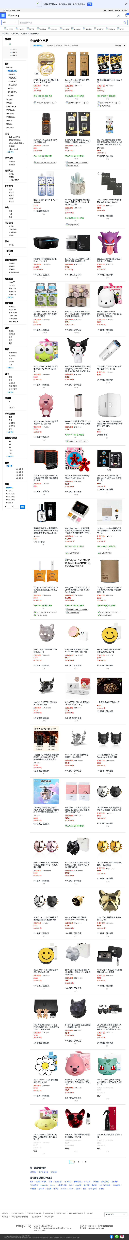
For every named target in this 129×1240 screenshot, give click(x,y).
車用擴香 (33, 1189)
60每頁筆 (118, 46)
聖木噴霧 (87, 1182)
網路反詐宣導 (49, 1216)
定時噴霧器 (77, 1182)
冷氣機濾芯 (12, 78)
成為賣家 (124, 10)
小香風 (49, 1189)
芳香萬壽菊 (34, 1185)
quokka (63, 1189)
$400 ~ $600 (10, 497)
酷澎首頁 (6, 34)
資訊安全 (5, 1216)
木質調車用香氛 (41, 1182)
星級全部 (9, 466)
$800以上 (9, 503)
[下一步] (90, 1162)
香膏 (84, 1189)
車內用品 (9, 99)
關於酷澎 (5, 1213)
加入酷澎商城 (36, 1216)
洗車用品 (11, 89)
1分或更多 (19, 478)
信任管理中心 (61, 1213)
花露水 (78, 1189)
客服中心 (117, 10)
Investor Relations (17, 1213)
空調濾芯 (12, 74)
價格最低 (50, 46)
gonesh (41, 1189)
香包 (50, 1182)
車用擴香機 (116, 1185)
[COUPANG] (23, 1227)
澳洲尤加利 (105, 1182)
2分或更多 (19, 475)
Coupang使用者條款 (35, 1213)
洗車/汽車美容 (11, 106)
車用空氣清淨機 (104, 1185)
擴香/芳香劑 (13, 85)
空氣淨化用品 (34, 34)
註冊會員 (110, 10)
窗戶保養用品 (12, 92)
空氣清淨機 (12, 81)
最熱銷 (66, 46)
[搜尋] (124, 22)
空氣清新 (114, 1182)
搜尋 (22, 507)
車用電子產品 (10, 110)
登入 (105, 10)
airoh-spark (92, 1189)
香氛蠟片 (68, 1182)
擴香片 (94, 1185)
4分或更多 (19, 469)
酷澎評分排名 (38, 46)
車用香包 (96, 1182)
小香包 (101, 1189)
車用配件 (9, 120)
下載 (89, 4)
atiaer (71, 1189)
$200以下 (9, 491)
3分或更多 (19, 472)
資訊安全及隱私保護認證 (20, 1216)
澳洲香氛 (87, 1185)
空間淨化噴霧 (62, 1185)
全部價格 (9, 488)
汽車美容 (24, 34)
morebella (44, 1185)
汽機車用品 (15, 34)
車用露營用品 (10, 117)
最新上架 (75, 46)
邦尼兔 (52, 1185)
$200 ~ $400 (10, 494)
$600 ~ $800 (10, 500)
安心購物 (89, 1213)
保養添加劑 (10, 127)
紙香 (31, 1182)
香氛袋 (56, 1189)
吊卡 (70, 1185)
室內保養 (11, 96)
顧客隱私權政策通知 (76, 1213)
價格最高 (59, 46)
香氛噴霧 (78, 1185)
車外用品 (9, 103)
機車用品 (9, 124)
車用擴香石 (58, 1182)
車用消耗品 (10, 113)
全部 (4, 22)
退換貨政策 (49, 1213)
